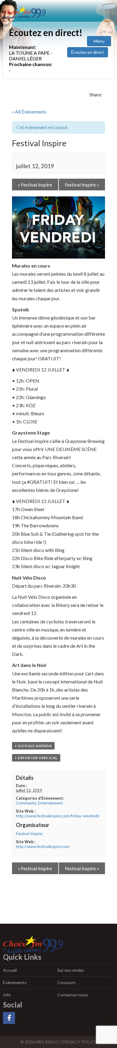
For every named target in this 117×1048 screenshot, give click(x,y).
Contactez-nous (72, 994)
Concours (66, 982)
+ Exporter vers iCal (36, 758)
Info (7, 994)
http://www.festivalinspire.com (43, 846)
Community (26, 803)
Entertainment (50, 803)
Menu (99, 41)
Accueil (10, 970)
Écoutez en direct (87, 52)
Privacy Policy (79, 1041)
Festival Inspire (35, 184)
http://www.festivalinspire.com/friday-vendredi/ (58, 815)
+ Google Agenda (33, 746)
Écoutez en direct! (45, 32)
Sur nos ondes (70, 970)
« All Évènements (29, 111)
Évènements (15, 982)
